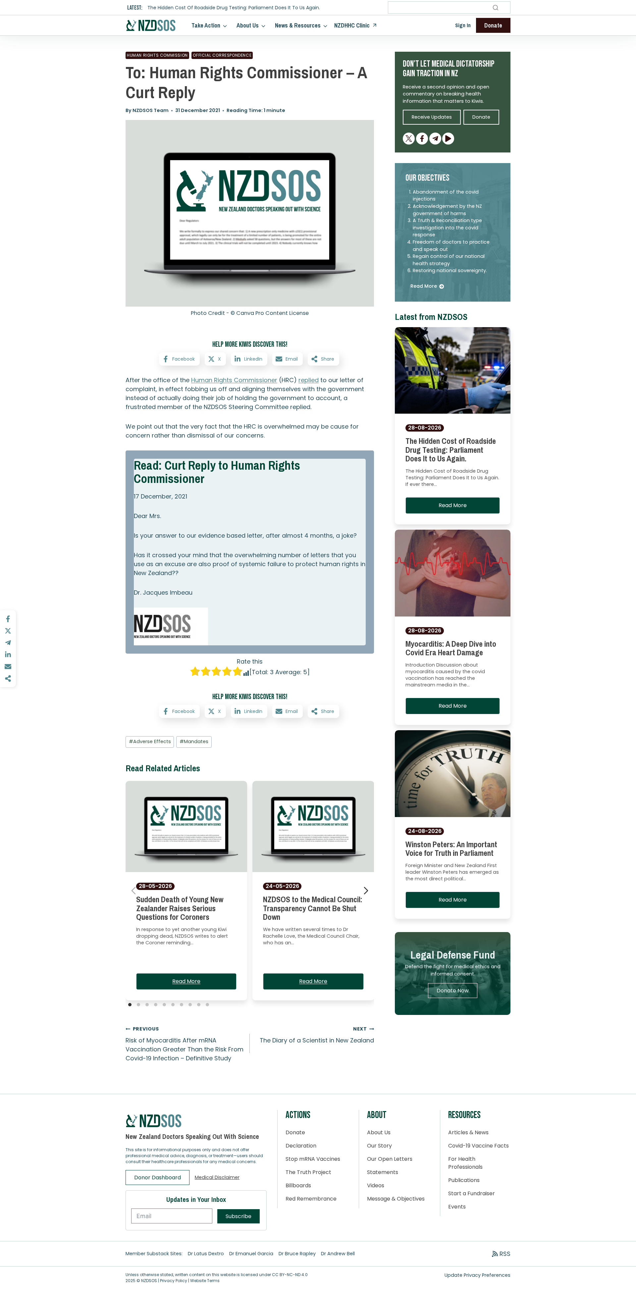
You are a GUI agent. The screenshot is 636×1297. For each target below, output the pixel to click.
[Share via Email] (8, 667)
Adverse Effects (150, 741)
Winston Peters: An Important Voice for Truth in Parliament (451, 848)
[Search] (495, 7)
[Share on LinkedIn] (8, 655)
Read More (186, 981)
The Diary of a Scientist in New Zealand (317, 1035)
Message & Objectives (396, 1199)
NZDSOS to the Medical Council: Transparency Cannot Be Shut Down (312, 908)
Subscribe (238, 1216)
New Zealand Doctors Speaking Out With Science (192, 1136)
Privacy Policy (173, 1280)
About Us (379, 1132)
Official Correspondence (222, 55)
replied (308, 380)
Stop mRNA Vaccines (313, 1159)
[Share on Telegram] (8, 643)
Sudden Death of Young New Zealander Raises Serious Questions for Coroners (179, 908)
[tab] (130, 1004)
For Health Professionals (465, 1163)
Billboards (298, 1185)
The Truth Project (308, 1172)
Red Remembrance (311, 1199)
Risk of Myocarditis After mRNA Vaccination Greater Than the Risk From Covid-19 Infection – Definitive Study (184, 1044)
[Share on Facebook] (8, 619)
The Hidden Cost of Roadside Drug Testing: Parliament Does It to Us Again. (233, 8)
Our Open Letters (389, 1159)
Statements (382, 1172)
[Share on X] (8, 631)
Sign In (463, 25)
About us (248, 25)
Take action (205, 25)
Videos (375, 1185)
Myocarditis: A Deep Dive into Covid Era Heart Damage (450, 648)
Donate (295, 1132)
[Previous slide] (133, 891)
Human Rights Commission (157, 55)
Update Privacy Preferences (477, 1275)
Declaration (301, 1146)
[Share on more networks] (8, 678)
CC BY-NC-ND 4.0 (290, 1274)
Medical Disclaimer (217, 1177)
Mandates (194, 741)
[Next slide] (366, 891)
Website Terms (205, 1280)
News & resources (298, 25)
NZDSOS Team (150, 110)
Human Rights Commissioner (234, 380)
